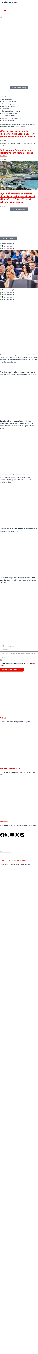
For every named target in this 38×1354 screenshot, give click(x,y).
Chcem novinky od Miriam (11, 669)
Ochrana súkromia (5, 860)
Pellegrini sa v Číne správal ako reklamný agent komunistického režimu (16, 153)
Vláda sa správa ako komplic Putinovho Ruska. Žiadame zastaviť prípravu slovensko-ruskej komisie (17, 134)
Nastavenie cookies (20, 860)
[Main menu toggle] (6, 11)
